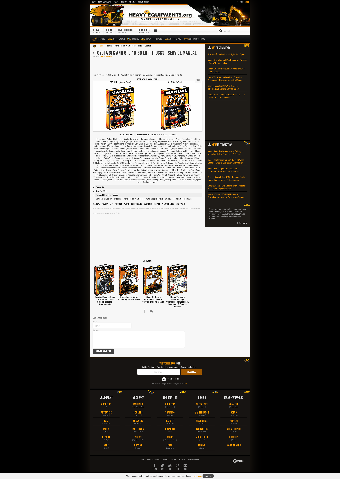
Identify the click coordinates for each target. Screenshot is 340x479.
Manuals (138, 404)
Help (106, 445)
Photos (138, 445)
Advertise (106, 412)
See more (198, 476)
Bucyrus (234, 437)
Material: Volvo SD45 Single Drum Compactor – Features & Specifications (227, 187)
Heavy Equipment (105, 56)
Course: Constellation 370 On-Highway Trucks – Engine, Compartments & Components (227, 178)
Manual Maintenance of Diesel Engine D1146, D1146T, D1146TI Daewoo (226, 96)
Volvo (234, 412)
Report (106, 437)
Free (169, 445)
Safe (185, 384)
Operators (202, 404)
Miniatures (202, 437)
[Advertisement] (147, 65)
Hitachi (234, 421)
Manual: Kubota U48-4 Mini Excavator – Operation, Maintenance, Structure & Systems (226, 195)
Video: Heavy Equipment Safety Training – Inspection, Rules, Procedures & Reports (225, 152)
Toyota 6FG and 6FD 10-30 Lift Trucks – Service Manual (146, 53)
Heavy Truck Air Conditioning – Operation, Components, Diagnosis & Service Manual (225, 78)
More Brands (234, 445)
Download (170, 429)
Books (170, 437)
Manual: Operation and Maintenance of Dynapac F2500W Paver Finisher (227, 61)
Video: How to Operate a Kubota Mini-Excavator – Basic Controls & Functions (224, 170)
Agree (208, 476)
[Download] (120, 107)
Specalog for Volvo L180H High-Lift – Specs (226, 54)
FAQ (106, 421)
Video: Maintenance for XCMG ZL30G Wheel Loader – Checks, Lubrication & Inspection (226, 161)
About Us (106, 404)
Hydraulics (202, 429)
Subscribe (242, 2)
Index (106, 429)
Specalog (138, 421)
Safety (170, 421)
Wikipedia (170, 404)
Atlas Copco (234, 429)
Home (94, 46)
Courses (138, 412)
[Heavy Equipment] (170, 15)
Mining (201, 445)
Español (241, 461)
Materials (138, 429)
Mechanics (202, 421)
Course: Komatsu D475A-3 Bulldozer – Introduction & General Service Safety (224, 87)
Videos (138, 437)
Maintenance (202, 412)
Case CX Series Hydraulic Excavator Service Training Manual (226, 70)
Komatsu (234, 404)
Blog (101, 46)
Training (170, 412)
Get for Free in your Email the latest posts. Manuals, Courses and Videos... (170, 367)
